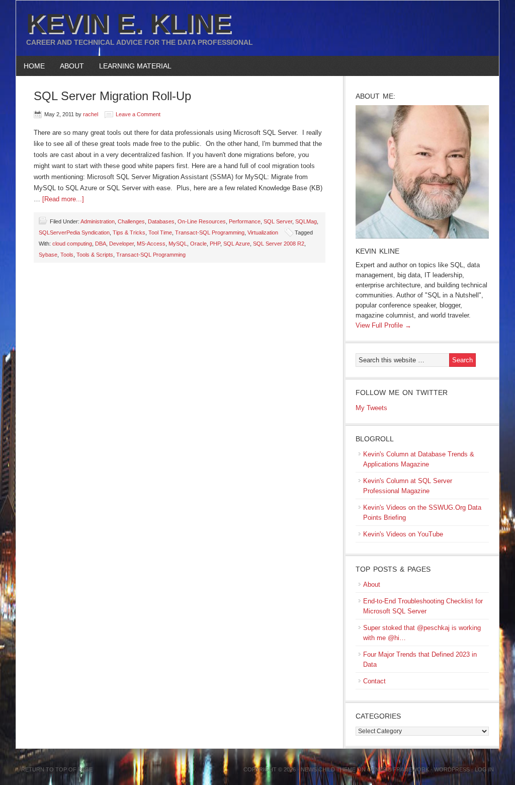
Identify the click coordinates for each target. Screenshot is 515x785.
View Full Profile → (383, 325)
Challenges (131, 221)
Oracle (198, 244)
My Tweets (371, 408)
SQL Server (278, 221)
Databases (161, 221)
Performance (245, 221)
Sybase (48, 255)
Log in (484, 769)
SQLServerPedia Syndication (74, 232)
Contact (374, 681)
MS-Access (151, 244)
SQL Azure (236, 244)
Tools (66, 255)
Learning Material (131, 66)
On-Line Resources (202, 221)
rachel (90, 114)
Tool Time (160, 232)
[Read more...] (63, 199)
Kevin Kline (377, 251)
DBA (100, 244)
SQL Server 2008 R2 (278, 244)
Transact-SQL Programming (209, 232)
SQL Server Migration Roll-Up (112, 96)
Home (34, 66)
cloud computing (72, 244)
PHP (215, 244)
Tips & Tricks (129, 232)
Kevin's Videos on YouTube (403, 534)
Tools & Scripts (94, 255)
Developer (121, 244)
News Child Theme (328, 769)
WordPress (452, 769)
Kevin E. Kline (128, 23)
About (68, 66)
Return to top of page (57, 769)
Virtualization (262, 232)
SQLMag (306, 221)
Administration (97, 221)
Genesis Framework (398, 769)
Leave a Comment (138, 114)
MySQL (177, 244)
